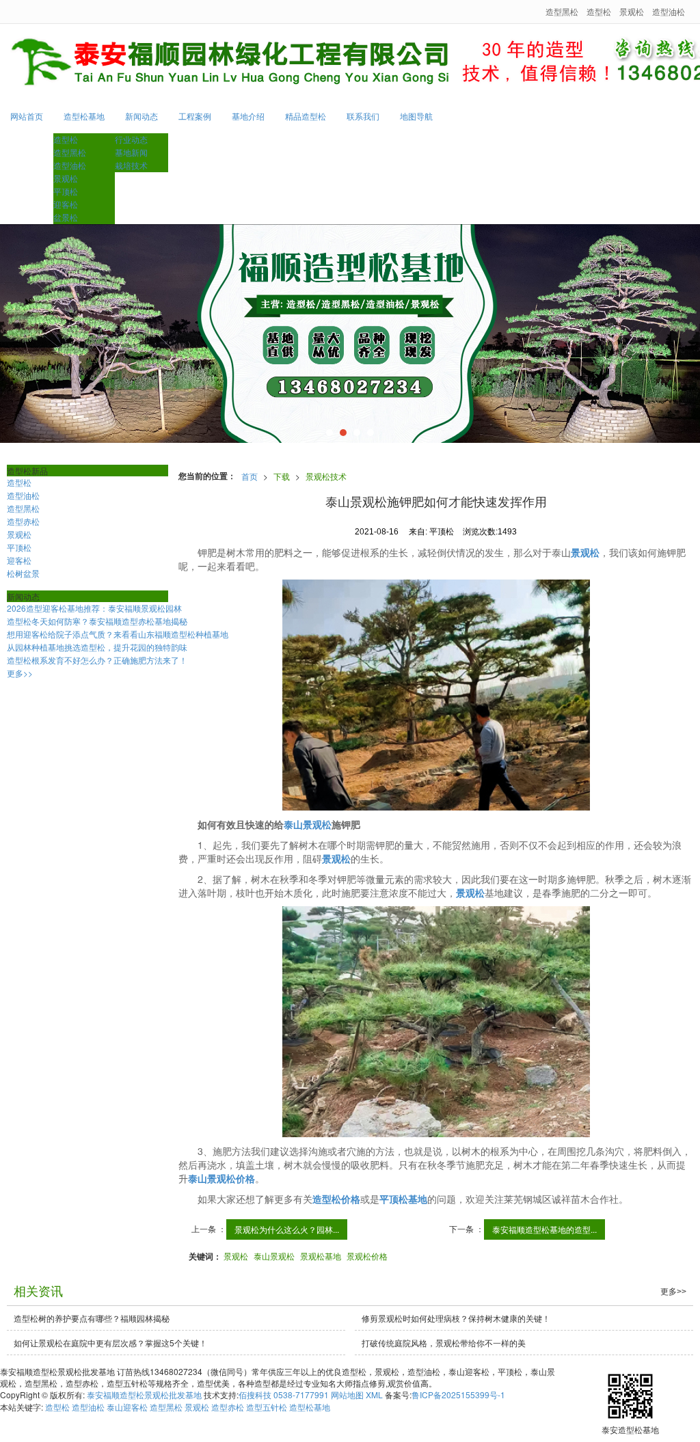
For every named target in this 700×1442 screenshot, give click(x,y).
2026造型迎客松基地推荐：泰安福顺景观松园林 (94, 608)
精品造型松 (305, 116)
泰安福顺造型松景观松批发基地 (144, 1394)
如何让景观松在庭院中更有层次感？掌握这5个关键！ (110, 1342)
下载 (281, 476)
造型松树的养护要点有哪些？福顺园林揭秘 (92, 1318)
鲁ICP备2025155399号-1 (458, 1394)
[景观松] (350, 333)
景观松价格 (367, 1256)
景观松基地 (320, 1256)
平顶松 (65, 191)
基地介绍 (248, 116)
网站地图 (347, 1394)
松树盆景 (23, 573)
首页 (249, 476)
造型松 (599, 11)
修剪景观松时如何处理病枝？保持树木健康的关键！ (456, 1318)
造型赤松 (23, 521)
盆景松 (65, 217)
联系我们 (363, 116)
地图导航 (416, 116)
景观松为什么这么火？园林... (286, 1229)
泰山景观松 (274, 1256)
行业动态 (131, 139)
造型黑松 (562, 11)
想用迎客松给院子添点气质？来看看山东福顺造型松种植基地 (117, 634)
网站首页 (26, 116)
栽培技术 (131, 165)
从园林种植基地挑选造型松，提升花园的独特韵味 (97, 647)
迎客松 (65, 204)
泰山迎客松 (127, 1407)
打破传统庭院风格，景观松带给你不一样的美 (444, 1342)
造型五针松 (266, 1407)
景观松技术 (326, 476)
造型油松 (668, 11)
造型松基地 (84, 116)
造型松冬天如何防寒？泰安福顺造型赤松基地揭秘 (97, 621)
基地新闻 (131, 152)
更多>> (20, 673)
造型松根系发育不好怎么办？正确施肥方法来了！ (97, 660)
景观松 (631, 11)
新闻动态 (141, 116)
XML (374, 1394)
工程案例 (194, 116)
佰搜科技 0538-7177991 (284, 1394)
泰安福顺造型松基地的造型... (544, 1229)
